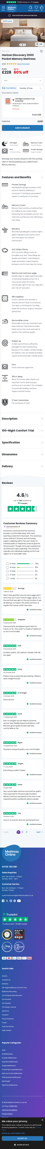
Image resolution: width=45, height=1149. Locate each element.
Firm (11, 149)
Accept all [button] (22, 1138)
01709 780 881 (9, 866)
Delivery (5, 984)
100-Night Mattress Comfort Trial (14, 987)
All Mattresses (7, 1054)
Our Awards (6, 999)
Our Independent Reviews (12, 995)
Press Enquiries (8, 1019)
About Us (5, 1011)
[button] (16, 64)
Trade (4, 1022)
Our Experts (6, 1003)
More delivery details (10, 92)
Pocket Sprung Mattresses (12, 1069)
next (38, 832)
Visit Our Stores (8, 1026)
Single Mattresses (9, 1066)
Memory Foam (36, 143)
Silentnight (6, 1081)
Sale (3, 1050)
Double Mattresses (9, 1058)
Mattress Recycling (9, 991)
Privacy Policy (7, 1114)
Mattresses (7, 21)
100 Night (13, 143)
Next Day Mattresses (10, 1085)
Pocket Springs (36, 149)
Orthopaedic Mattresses (11, 1077)
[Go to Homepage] (11, 8)
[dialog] (22, 1133)
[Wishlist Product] (41, 51)
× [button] (42, 1120)
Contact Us (6, 980)
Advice (4, 976)
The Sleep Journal (9, 1007)
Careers (5, 1015)
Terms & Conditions (9, 1110)
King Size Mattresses (10, 1062)
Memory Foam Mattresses (12, 1073)
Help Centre (6, 1030)
